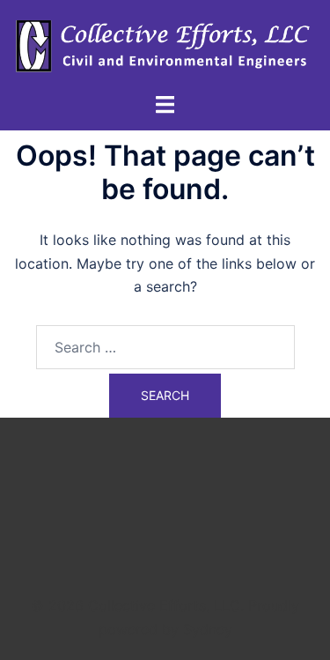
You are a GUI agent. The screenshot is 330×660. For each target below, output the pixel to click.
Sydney (207, 629)
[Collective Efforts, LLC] (165, 45)
